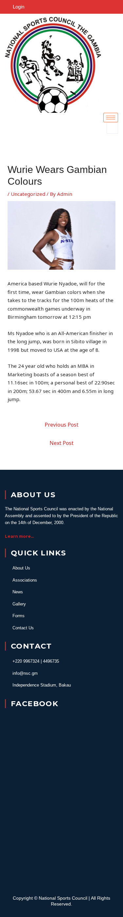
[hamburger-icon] (110, 117)
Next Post (61, 443)
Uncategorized (28, 194)
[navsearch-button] (112, 128)
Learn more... (19, 536)
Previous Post (61, 424)
